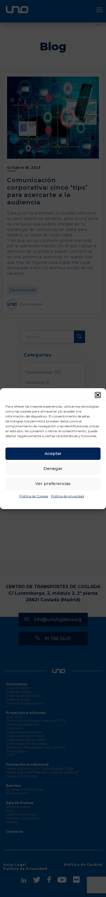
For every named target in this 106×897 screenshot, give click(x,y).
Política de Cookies (33, 496)
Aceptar (53, 453)
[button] (98, 395)
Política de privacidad (67, 496)
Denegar (53, 468)
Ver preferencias (53, 483)
